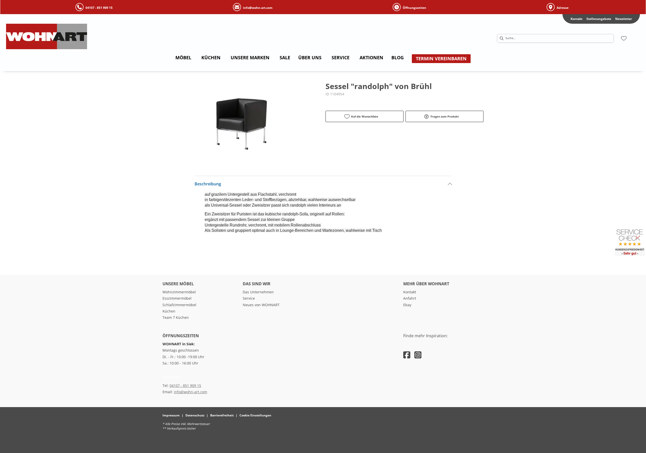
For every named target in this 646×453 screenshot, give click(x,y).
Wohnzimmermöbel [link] (179, 292)
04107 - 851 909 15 (185, 385)
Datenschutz (194, 415)
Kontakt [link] (576, 19)
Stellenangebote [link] (598, 19)
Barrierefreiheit (222, 415)
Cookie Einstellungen (255, 415)
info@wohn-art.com (190, 391)
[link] (183, 57)
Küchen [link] (169, 311)
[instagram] (417, 354)
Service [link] (249, 298)
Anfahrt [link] (409, 298)
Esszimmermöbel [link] (177, 298)
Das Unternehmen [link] (258, 292)
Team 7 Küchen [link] (176, 317)
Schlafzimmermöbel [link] (179, 304)
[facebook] (406, 354)
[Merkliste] (624, 38)
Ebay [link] (407, 304)
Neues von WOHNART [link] (261, 304)
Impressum (171, 415)
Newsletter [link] (623, 19)
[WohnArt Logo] (73, 36)
